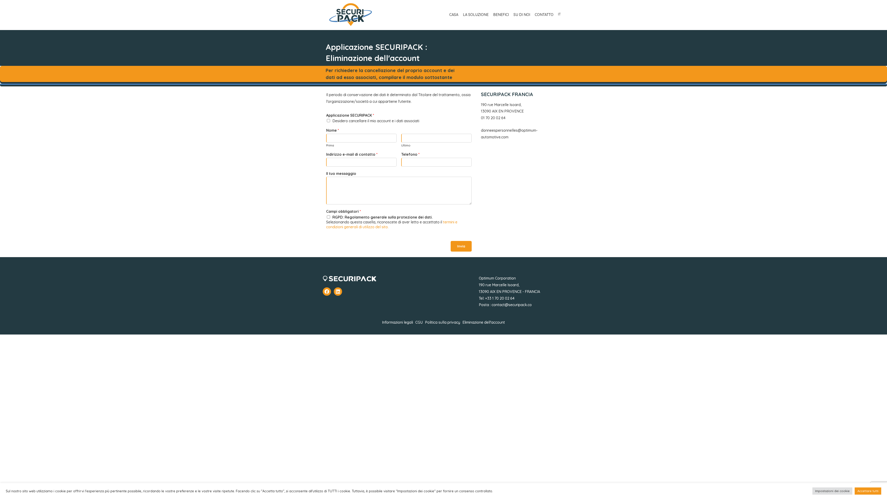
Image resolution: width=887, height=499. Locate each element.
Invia (461, 246)
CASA (453, 14)
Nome (332, 130)
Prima (330, 145)
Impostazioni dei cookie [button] (832, 491)
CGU (419, 322)
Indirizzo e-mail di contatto (351, 154)
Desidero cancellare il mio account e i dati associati (375, 121)
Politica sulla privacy (442, 322)
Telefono (410, 154)
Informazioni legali (397, 322)
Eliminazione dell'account (483, 322)
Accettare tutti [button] (867, 491)
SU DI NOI (521, 14)
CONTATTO (544, 14)
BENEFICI (501, 14)
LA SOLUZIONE (476, 14)
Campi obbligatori (343, 211)
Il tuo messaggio (341, 173)
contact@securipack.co (512, 304)
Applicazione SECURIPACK (350, 115)
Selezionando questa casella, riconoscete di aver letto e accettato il (391, 222)
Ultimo (405, 145)
